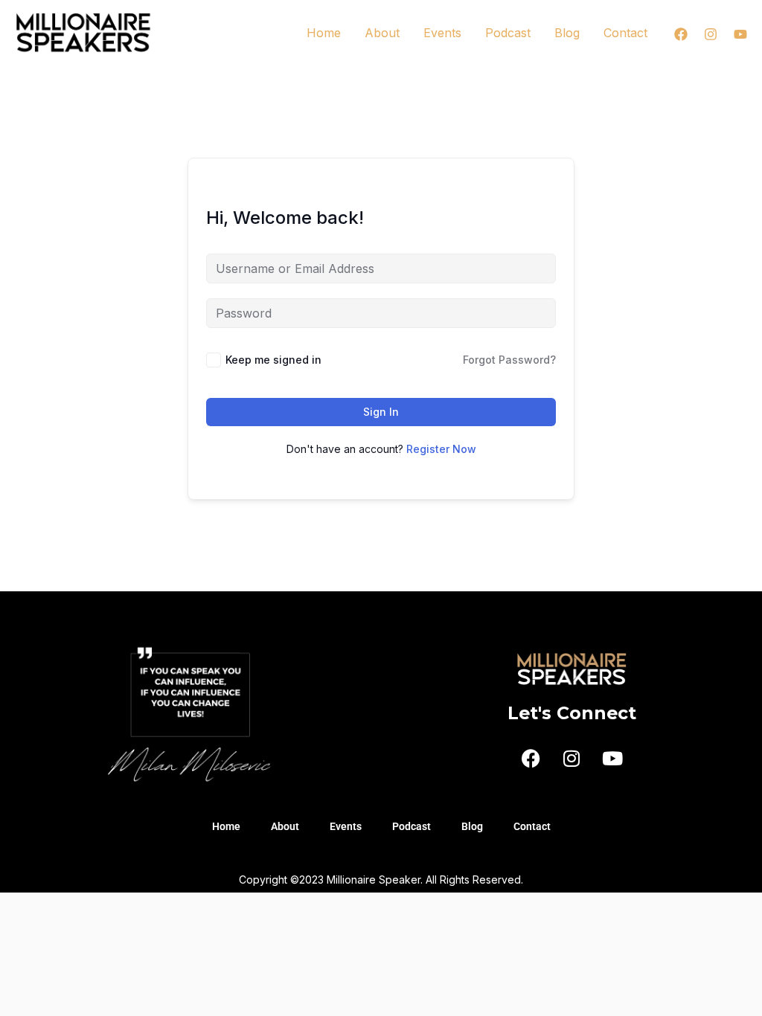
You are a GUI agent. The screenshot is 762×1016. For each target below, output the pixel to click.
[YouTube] (740, 34)
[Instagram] (710, 34)
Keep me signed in (273, 359)
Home (324, 32)
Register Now (441, 449)
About (382, 32)
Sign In (381, 411)
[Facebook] (681, 34)
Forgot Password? (509, 359)
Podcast (508, 32)
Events (442, 32)
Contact (625, 32)
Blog (567, 32)
